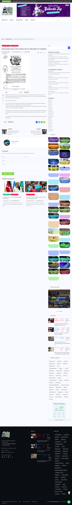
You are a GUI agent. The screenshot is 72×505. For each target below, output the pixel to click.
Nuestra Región (19, 19)
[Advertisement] (36, 29)
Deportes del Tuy (54, 153)
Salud (53, 239)
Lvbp (60, 380)
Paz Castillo (53, 216)
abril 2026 (50, 105)
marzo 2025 (50, 124)
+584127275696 (6, 450)
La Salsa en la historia (65, 197)
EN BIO (53, 168)
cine (65, 441)
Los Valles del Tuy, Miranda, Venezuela (9, 448)
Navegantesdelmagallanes (61, 470)
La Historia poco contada (53, 197)
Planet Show (65, 216)
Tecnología (64, 266)
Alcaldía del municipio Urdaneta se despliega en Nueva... (27, 1)
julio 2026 (50, 101)
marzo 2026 (50, 107)
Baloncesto (52, 363)
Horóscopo (64, 181)
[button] (58, 311)
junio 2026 (50, 102)
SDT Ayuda (53, 246)
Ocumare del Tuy (59, 472)
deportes (59, 370)
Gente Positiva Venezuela (53, 182)
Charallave (58, 441)
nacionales (57, 382)
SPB (66, 392)
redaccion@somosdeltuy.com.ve (8, 452)
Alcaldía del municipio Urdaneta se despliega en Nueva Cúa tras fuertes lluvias (58, 54)
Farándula (53, 175)
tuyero (51, 396)
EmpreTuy (33, 19)
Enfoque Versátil (65, 168)
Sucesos (54, 266)
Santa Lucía (64, 389)
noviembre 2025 (51, 113)
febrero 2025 (50, 126)
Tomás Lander (53, 272)
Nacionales (64, 204)
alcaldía (59, 361)
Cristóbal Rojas (64, 141)
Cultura (61, 368)
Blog (20, 501)
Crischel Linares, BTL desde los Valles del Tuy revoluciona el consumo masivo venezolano (58, 78)
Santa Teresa (52, 392)
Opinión (26, 19)
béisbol (65, 363)
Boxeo (59, 363)
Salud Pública (65, 239)
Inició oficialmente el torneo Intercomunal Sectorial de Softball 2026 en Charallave (58, 59)
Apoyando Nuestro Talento (53, 140)
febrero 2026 (50, 108)
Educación (53, 162)
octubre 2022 (50, 130)
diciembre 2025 (50, 111)
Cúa (5, 121)
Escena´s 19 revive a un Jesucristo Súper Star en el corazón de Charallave (58, 93)
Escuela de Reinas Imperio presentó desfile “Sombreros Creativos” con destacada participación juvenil (59, 73)
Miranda (53, 204)
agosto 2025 (50, 117)
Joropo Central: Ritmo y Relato (64, 190)
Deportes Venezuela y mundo (65, 155)
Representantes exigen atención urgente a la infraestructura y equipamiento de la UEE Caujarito (58, 62)
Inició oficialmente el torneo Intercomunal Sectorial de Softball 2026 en (62, 343)
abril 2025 (50, 123)
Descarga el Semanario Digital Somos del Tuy (9, 501)
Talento (58, 394)
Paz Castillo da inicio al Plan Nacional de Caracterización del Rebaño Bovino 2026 (58, 65)
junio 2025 (50, 120)
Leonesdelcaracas (52, 380)
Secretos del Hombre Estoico (53, 253)
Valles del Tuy (4, 19)
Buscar (49, 45)
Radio (65, 387)
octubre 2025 (50, 114)
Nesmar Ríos (6, 200)
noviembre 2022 (51, 129)
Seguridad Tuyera (65, 252)
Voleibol (66, 396)
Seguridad (60, 392)
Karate (59, 377)
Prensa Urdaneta (30, 200)
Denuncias (53, 147)
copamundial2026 (52, 368)
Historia (51, 375)
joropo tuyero (52, 377)
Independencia (53, 189)
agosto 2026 (50, 99)
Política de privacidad (26, 501)
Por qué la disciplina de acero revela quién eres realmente (57, 56)
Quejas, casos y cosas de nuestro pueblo (53, 224)
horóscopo (58, 375)
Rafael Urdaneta (8, 39)
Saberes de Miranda (64, 233)
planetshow (58, 387)
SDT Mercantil (65, 246)
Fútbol (65, 373)
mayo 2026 (50, 104)
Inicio (3, 39)
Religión (54, 232)
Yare (51, 399)
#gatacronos (52, 361)
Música (51, 382)
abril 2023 (50, 127)
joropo (65, 375)
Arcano (65, 361)
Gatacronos (65, 175)
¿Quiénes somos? (35, 501)
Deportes (11, 19)
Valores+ (53, 278)
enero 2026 (50, 110)
